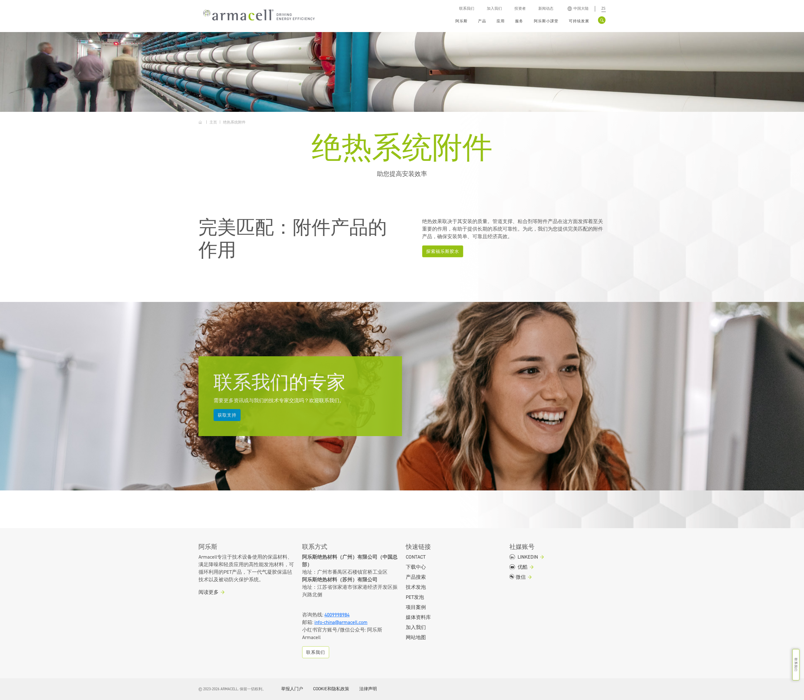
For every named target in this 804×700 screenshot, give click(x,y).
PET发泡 (415, 597)
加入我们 (494, 8)
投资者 (520, 8)
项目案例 (416, 607)
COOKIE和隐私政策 (331, 689)
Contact (416, 557)
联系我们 (466, 8)
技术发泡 (416, 587)
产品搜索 (416, 577)
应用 (501, 21)
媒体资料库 (418, 617)
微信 (520, 577)
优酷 (522, 567)
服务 (519, 21)
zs (603, 8)
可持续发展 (579, 21)
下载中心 (416, 567)
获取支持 (227, 415)
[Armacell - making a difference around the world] (257, 14)
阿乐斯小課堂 (546, 21)
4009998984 (337, 615)
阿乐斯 (461, 21)
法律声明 (368, 689)
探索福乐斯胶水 (442, 251)
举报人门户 (292, 689)
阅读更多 (208, 592)
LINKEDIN (527, 557)
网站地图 (416, 637)
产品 (482, 21)
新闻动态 (545, 8)
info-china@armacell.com (340, 622)
